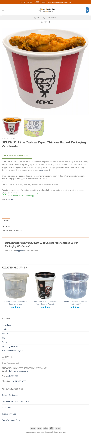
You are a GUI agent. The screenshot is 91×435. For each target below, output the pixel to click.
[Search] (87, 10)
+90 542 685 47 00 (18, 381)
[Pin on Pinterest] (23, 205)
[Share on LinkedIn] (28, 205)
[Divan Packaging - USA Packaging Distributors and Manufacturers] (45, 9)
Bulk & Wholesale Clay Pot (12, 350)
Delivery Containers (10, 395)
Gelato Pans (7, 407)
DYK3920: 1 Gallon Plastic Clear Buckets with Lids (15, 303)
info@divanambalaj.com (18, 371)
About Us (5, 333)
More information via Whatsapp (21, 195)
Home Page (6, 325)
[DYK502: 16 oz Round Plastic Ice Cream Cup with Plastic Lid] (45, 285)
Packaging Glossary (10, 346)
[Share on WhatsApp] (4, 205)
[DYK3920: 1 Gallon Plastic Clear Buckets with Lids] (15, 285)
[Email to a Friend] (18, 205)
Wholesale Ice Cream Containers (15, 401)
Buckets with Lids (9, 414)
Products (5, 329)
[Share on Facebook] (9, 205)
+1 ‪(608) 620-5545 (15, 376)
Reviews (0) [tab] (6, 220)
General (12, 139)
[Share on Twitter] (14, 205)
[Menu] (3, 10)
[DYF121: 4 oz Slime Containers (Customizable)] (75, 285)
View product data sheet (17, 155)
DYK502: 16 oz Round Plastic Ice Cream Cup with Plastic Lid (45, 303)
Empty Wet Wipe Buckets (12, 420)
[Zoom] (4, 111)
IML (41, 170)
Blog (3, 338)
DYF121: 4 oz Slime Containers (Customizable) (75, 303)
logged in (20, 250)
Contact (5, 342)
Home (4, 139)
